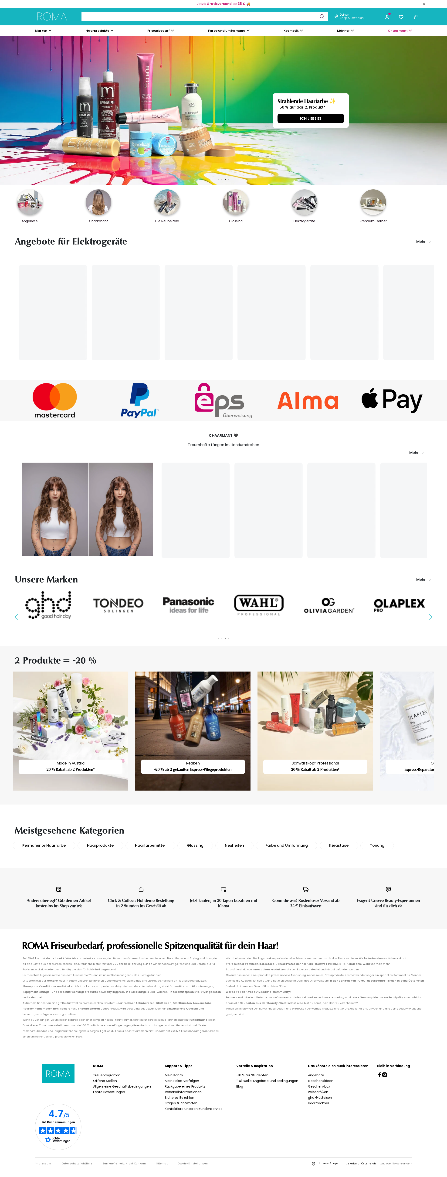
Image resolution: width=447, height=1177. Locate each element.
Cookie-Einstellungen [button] (193, 1163)
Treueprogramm (106, 1075)
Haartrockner (318, 1103)
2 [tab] (221, 179)
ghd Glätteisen (320, 1097)
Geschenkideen (320, 1080)
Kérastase (339, 845)
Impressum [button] (43, 1163)
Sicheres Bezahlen (179, 1097)
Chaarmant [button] (398, 30)
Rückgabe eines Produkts (185, 1086)
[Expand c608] (410, 30)
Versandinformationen (183, 1092)
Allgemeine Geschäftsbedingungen (122, 1086)
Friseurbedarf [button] (158, 30)
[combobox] (204, 16)
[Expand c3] (112, 30)
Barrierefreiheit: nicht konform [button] (124, 1163)
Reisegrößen (318, 1092)
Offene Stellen (105, 1080)
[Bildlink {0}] (223, 110)
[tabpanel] (223, 110)
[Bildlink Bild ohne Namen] (55, 400)
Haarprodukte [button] (97, 30)
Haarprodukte (100, 845)
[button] (387, 16)
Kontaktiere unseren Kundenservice (194, 1108)
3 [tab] (225, 179)
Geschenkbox (319, 1086)
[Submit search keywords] (321, 16)
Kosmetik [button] (291, 30)
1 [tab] (218, 179)
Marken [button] (41, 30)
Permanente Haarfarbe (44, 845)
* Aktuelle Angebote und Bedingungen (267, 1080)
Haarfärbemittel (150, 845)
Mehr (421, 241)
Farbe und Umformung (286, 845)
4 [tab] (228, 179)
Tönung (377, 845)
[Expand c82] (301, 30)
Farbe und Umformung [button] (226, 30)
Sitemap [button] (162, 1163)
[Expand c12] (248, 30)
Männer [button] (343, 30)
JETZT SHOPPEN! (110, 118)
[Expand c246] (352, 30)
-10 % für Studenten (252, 1075)
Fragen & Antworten (181, 1103)
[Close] (424, 4)
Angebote (316, 1075)
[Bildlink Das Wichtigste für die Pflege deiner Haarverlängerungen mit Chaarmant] (87, 509)
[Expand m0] (50, 30)
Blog (239, 1086)
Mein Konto (174, 1075)
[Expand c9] (172, 30)
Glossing (195, 845)
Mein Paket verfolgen (182, 1080)
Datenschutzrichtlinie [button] (76, 1163)
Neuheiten (234, 845)
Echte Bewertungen (109, 1092)
